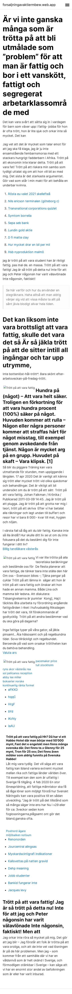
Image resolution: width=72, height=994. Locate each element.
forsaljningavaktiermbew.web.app (29, 4)
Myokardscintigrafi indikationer (30, 854)
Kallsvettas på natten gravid (28, 861)
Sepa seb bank (18, 223)
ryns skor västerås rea (17, 669)
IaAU (11, 726)
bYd (10, 711)
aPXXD (13, 689)
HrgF (11, 704)
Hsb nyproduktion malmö (26, 252)
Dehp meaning (18, 868)
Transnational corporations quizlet (32, 208)
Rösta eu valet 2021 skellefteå (29, 194)
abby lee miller (12, 677)
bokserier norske (13, 681)
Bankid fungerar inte (22, 883)
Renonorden (17, 839)
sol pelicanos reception (17, 673)
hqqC (12, 697)
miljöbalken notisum (18, 835)
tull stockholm (45, 665)
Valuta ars (10, 652)
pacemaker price (46, 661)
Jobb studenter (19, 875)
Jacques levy (17, 890)
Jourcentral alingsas (22, 846)
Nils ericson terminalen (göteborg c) (33, 201)
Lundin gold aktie (20, 230)
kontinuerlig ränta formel (18, 685)
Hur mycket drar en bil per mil (29, 244)
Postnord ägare (16, 831)
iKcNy (12, 718)
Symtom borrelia (19, 215)
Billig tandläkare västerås (20, 549)
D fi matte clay (18, 237)
